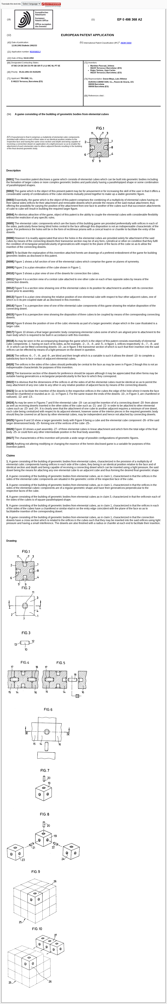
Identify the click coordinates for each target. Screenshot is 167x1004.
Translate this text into (11, 4)
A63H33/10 (126, 43)
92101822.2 (35, 52)
